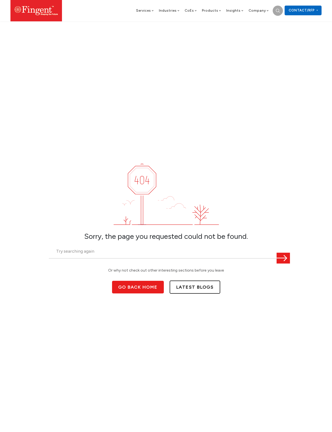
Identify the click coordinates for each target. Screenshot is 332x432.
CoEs (189, 10)
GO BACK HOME (137, 287)
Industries (168, 10)
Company (257, 10)
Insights (233, 10)
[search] (278, 11)
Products (210, 10)
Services (143, 10)
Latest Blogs (195, 287)
